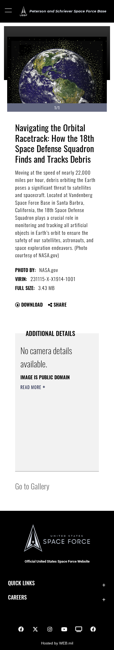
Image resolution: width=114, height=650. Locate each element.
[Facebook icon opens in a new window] (21, 629)
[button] (8, 11)
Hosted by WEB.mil (57, 643)
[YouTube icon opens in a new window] (64, 629)
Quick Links (21, 583)
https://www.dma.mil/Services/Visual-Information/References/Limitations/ (52, 461)
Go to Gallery (32, 486)
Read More (31, 387)
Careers (17, 597)
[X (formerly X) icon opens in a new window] (35, 629)
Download (31, 304)
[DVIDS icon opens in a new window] (79, 629)
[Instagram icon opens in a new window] (50, 629)
